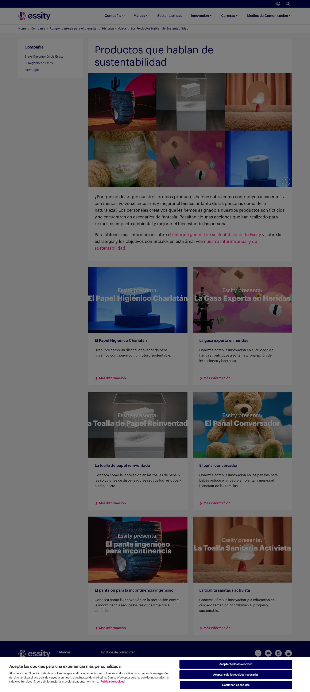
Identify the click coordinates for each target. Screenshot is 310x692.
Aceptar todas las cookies (235, 664)
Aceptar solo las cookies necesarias (236, 674)
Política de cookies (112, 681)
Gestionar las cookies (235, 685)
